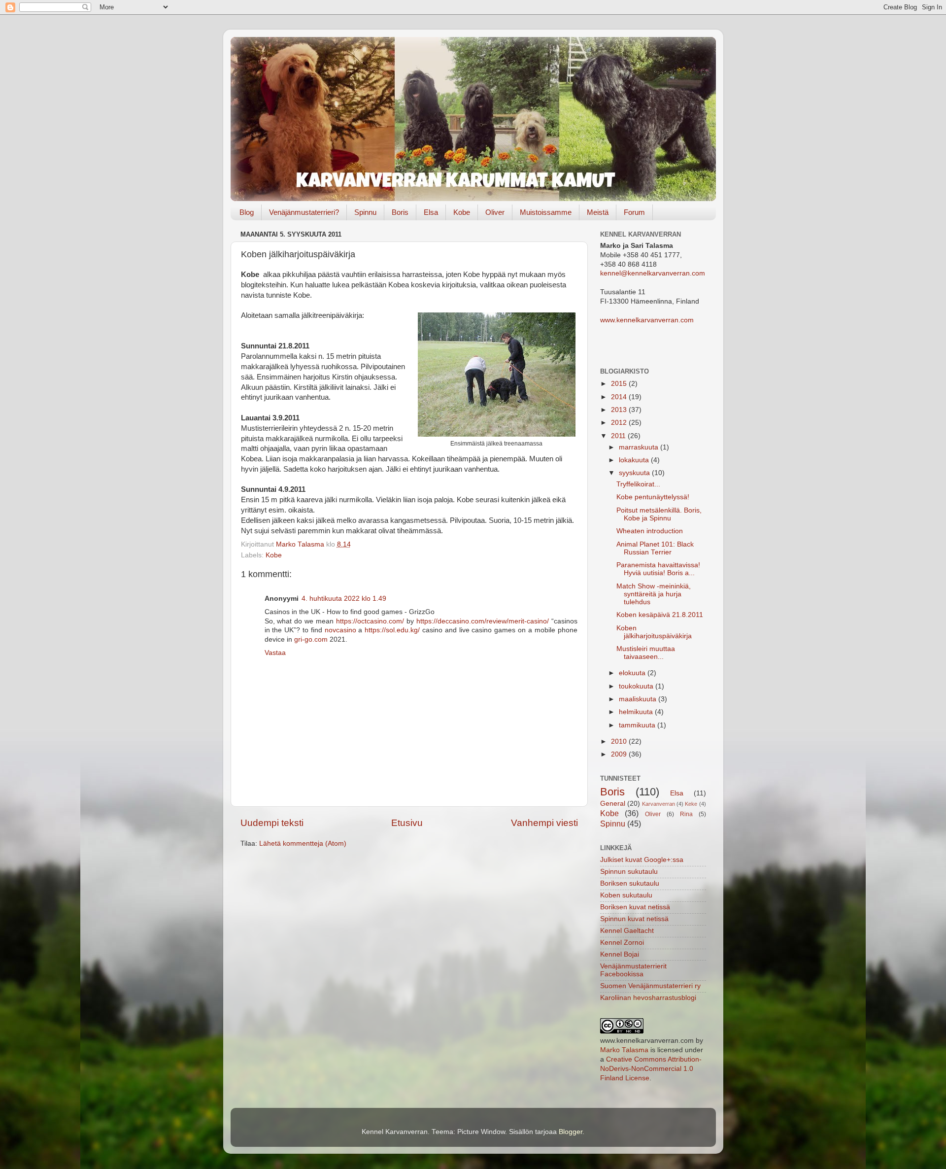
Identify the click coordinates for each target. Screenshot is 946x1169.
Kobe (461, 212)
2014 (620, 397)
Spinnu (365, 212)
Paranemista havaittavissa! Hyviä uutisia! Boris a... (658, 569)
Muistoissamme (546, 212)
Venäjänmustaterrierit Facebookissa (633, 970)
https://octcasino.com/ (370, 621)
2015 (620, 383)
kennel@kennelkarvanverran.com (652, 273)
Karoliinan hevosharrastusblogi (648, 997)
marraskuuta (639, 447)
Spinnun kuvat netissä (634, 919)
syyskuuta (635, 473)
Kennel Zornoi (622, 942)
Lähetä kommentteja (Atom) (302, 843)
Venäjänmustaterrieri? (304, 212)
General (612, 803)
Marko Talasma (624, 1050)
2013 (620, 409)
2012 (620, 422)
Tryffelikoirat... (638, 484)
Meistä (597, 212)
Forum (634, 212)
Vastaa (275, 652)
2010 (620, 741)
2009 (620, 754)
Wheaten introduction (649, 531)
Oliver (495, 212)
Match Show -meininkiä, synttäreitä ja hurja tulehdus (653, 594)
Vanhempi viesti (544, 823)
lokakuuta (635, 460)
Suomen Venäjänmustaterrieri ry (650, 986)
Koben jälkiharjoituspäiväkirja (654, 632)
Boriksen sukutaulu (629, 883)
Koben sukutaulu (626, 895)
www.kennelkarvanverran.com (647, 320)
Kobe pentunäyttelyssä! (652, 497)
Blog (246, 212)
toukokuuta (637, 686)
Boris (400, 212)
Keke (691, 804)
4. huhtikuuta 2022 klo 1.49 (344, 598)
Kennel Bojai (619, 954)
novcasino (340, 630)
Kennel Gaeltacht (627, 930)
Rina (686, 814)
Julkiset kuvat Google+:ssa (641, 859)
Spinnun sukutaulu (629, 871)
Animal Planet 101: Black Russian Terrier (655, 548)
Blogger (570, 1131)
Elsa (431, 212)
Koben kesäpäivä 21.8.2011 (659, 615)
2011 (619, 436)
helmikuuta (637, 712)
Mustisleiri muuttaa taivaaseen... (645, 652)
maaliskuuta (638, 699)
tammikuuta (638, 725)
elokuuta (633, 673)
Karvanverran (658, 804)
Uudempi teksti (272, 823)
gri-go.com (311, 639)
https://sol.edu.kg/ (392, 630)
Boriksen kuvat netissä (635, 907)
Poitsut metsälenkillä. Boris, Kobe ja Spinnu (659, 514)
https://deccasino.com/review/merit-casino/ (482, 621)
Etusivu (407, 823)
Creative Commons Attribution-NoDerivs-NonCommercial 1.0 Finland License (651, 1069)
